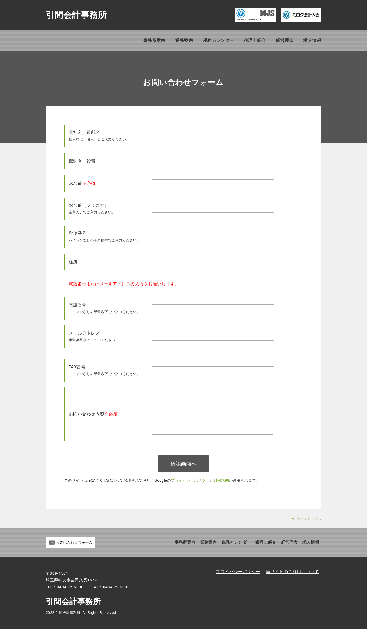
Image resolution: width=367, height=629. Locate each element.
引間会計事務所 (76, 15)
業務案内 (184, 40)
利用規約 (221, 480)
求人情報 (312, 40)
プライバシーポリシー (190, 480)
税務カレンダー (218, 40)
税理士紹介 (255, 40)
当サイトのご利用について (292, 571)
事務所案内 (154, 40)
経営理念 (285, 40)
